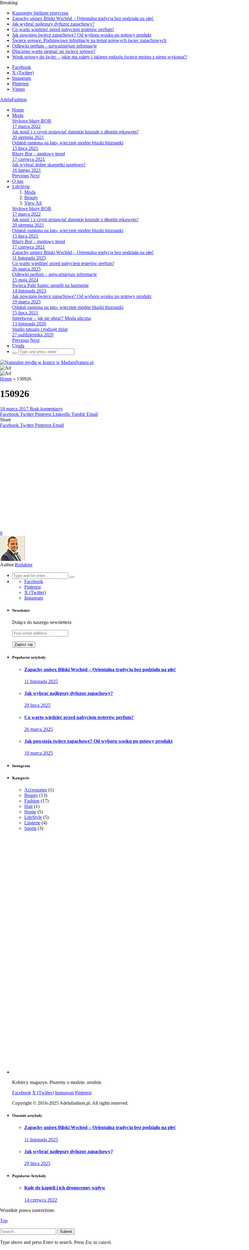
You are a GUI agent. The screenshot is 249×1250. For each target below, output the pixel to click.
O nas (17, 181)
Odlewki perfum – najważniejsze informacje (54, 45)
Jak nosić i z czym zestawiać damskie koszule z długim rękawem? (75, 131)
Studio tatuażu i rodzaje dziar (40, 329)
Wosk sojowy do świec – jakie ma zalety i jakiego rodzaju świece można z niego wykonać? (99, 56)
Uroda (18, 345)
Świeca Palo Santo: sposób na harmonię (50, 285)
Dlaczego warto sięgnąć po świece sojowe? (53, 51)
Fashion (31, 800)
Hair (28, 806)
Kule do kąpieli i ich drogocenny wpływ (64, 1187)
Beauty (31, 197)
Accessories (35, 789)
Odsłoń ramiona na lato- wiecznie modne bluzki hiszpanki (67, 142)
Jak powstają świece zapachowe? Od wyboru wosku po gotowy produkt (81, 34)
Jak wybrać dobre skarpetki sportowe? (49, 164)
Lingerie (32, 822)
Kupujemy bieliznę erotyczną (40, 13)
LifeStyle (21, 186)
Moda (17, 115)
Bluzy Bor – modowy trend (38, 153)
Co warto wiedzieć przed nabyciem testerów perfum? (63, 29)
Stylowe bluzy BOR (31, 120)
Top (4, 1220)
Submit (66, 1231)
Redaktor (23, 564)
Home (18, 109)
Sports (30, 828)
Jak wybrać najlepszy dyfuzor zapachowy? (53, 24)
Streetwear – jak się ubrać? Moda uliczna (51, 318)
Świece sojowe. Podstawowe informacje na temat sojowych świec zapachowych (89, 40)
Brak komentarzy (46, 408)
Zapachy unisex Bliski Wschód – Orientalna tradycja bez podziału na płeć (83, 18)
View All (33, 203)
